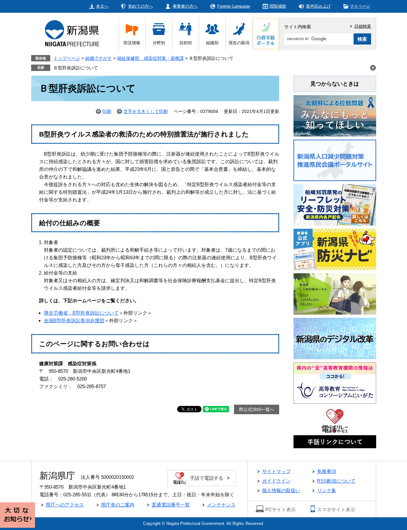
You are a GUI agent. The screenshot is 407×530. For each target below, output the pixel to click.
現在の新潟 (239, 42)
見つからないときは (334, 84)
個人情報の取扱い (281, 490)
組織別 (212, 42)
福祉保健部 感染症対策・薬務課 (150, 58)
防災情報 (132, 42)
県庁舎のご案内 (118, 504)
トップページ (66, 58)
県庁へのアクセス (65, 504)
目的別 (185, 42)
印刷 (106, 111)
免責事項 (326, 471)
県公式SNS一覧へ (256, 409)
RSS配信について (336, 481)
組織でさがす (98, 58)
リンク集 (326, 490)
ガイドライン (276, 481)
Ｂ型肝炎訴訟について (75, 67)
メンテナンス (221, 504)
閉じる (373, 68)
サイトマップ (276, 471)
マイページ (360, 6)
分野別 (159, 42)
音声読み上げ (318, 6)
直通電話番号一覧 (171, 504)
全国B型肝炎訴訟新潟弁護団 (74, 320)
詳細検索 (363, 26)
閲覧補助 (278, 6)
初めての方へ (140, 6)
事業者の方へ (185, 6)
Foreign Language (233, 6)
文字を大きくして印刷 (145, 111)
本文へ (102, 6)
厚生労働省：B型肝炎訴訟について (81, 313)
